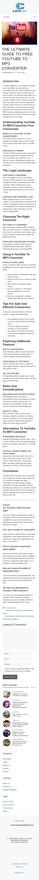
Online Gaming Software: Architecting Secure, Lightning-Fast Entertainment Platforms (20, 705)
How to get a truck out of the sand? (19, 715)
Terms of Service (9, 805)
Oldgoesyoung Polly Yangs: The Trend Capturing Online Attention (20, 733)
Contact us (19, 872)
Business (6, 765)
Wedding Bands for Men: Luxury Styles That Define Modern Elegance (20, 724)
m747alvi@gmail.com (8, 72)
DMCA (5, 811)
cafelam (23, 864)
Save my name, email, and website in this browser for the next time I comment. (19, 670)
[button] (34, 17)
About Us (6, 783)
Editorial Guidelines (10, 790)
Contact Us (7, 787)
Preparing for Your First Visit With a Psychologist (20, 694)
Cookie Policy (8, 808)
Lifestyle (6, 768)
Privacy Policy (8, 802)
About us (19, 867)
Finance (5, 772)
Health (5, 762)
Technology (7, 759)
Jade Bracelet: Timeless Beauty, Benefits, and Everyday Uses (19, 743)
